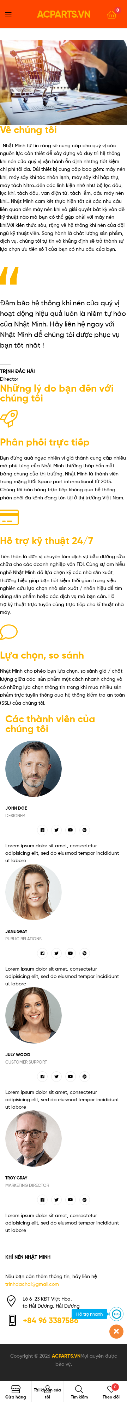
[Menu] (12, 14)
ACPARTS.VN (63, 14)
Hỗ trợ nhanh (89, 1314)
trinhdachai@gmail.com (32, 1284)
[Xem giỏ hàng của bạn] (111, 14)
